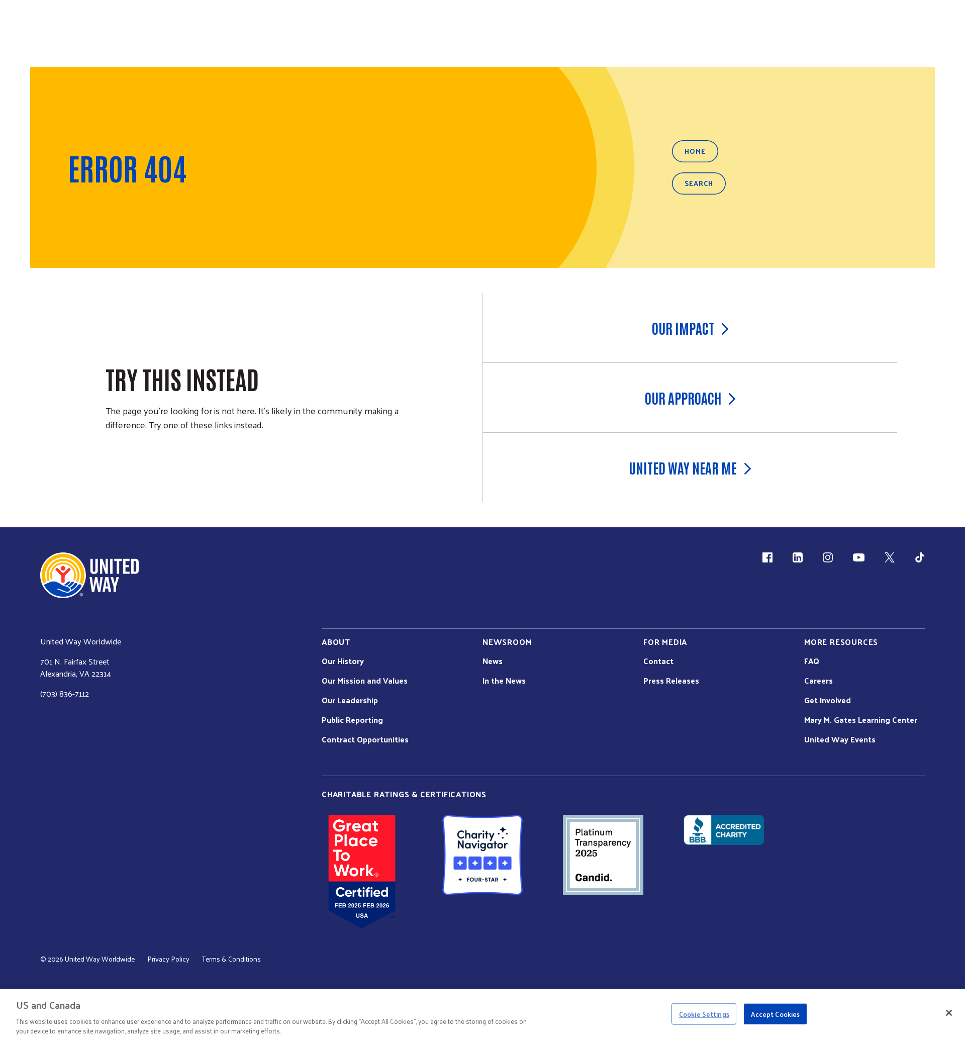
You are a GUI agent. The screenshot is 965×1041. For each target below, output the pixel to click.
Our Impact (683, 328)
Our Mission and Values (365, 681)
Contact (658, 661)
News (492, 661)
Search (699, 183)
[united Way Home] (89, 575)
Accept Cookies (775, 1014)
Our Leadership (350, 700)
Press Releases (671, 681)
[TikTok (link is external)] (920, 557)
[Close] (949, 1013)
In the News (504, 681)
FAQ (811, 661)
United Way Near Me (683, 467)
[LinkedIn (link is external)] (798, 557)
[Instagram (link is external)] (828, 557)
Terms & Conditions (231, 959)
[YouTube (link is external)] (858, 557)
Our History (343, 661)
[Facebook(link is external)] (767, 557)
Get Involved (827, 700)
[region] (482, 1015)
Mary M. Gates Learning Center (860, 720)
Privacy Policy (168, 959)
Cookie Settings (704, 1014)
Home (695, 151)
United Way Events (840, 739)
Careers (818, 681)
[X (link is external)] (890, 557)
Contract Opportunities (365, 739)
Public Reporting (352, 720)
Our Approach (683, 398)
